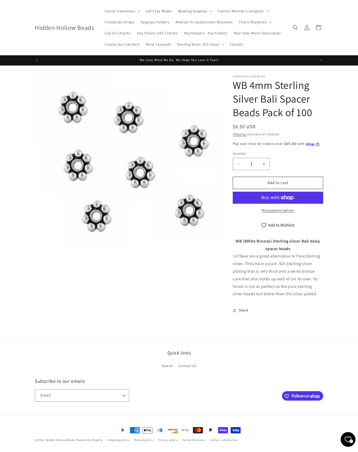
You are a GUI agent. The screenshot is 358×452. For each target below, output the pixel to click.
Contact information (224, 440)
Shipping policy (118, 440)
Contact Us (187, 365)
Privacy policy (167, 440)
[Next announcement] (321, 60)
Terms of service (193, 440)
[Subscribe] (123, 396)
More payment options (278, 210)
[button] (122, 11)
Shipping (239, 134)
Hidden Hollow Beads (60, 440)
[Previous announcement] (36, 60)
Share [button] (243, 310)
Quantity (239, 154)
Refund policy (143, 440)
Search (167, 365)
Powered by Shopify (88, 440)
